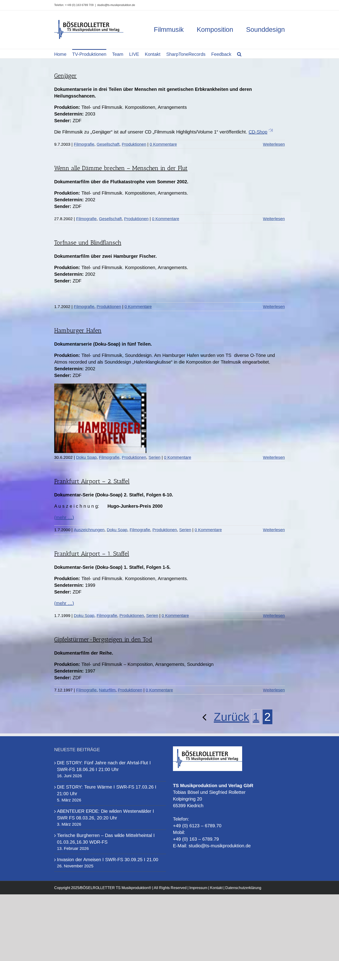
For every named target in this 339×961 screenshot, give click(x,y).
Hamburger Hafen (77, 330)
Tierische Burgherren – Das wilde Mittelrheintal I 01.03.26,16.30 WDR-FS (106, 839)
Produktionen (134, 144)
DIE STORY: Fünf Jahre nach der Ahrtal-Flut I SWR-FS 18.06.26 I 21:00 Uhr (104, 766)
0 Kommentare (163, 144)
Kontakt (216, 888)
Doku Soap (86, 457)
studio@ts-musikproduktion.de (116, 5)
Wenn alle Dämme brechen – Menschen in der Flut (120, 168)
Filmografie (84, 144)
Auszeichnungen (89, 530)
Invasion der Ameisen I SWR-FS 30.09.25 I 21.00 (107, 859)
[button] (239, 53)
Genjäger (65, 75)
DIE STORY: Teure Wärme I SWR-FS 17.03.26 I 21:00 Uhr (106, 790)
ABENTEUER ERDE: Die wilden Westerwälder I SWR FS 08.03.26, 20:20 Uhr (105, 814)
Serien (155, 457)
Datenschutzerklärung (243, 888)
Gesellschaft (108, 144)
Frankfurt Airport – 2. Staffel (92, 481)
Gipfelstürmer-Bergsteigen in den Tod (103, 639)
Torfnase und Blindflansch (87, 242)
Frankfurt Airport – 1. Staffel (91, 553)
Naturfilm (107, 690)
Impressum (198, 888)
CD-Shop (258, 131)
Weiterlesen (274, 144)
